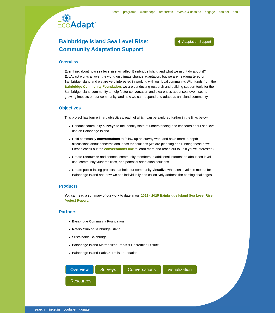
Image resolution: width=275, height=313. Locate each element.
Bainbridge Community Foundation (93, 86)
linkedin (54, 309)
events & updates (189, 12)
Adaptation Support (196, 41)
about (236, 12)
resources (166, 12)
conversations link (119, 149)
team (115, 12)
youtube (70, 309)
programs (129, 12)
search (40, 309)
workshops (147, 12)
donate (84, 309)
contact (224, 12)
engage (210, 12)
